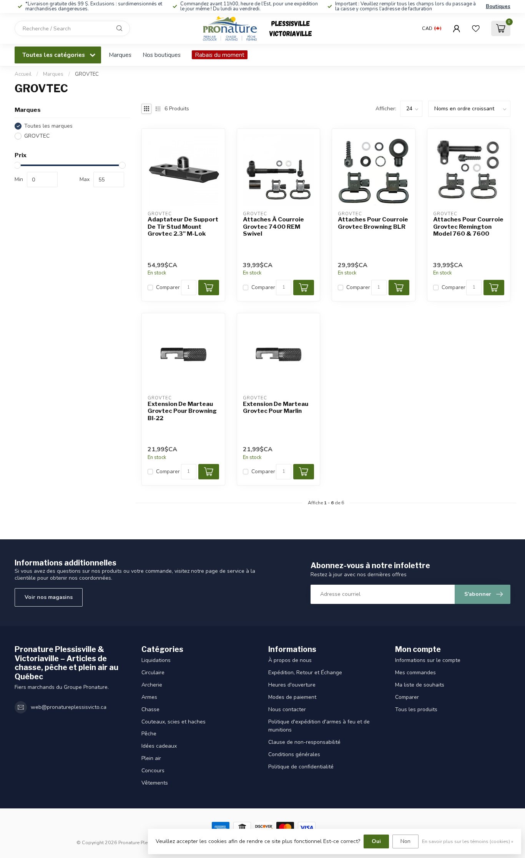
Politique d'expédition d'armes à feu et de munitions (319, 726)
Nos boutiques (162, 55)
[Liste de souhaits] (476, 28)
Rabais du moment (219, 55)
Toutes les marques (48, 126)
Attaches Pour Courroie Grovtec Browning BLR (373, 223)
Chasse (150, 709)
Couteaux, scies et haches (173, 721)
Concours (152, 770)
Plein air (151, 758)
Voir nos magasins (49, 597)
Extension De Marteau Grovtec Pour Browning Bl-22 (182, 411)
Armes (149, 697)
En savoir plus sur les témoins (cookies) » (467, 841)
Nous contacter (287, 709)
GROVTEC (87, 74)
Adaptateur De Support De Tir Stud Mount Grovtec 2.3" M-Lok (183, 226)
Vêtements (154, 782)
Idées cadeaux (159, 746)
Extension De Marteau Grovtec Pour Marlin (275, 407)
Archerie (151, 684)
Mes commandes (415, 672)
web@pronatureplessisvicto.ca (68, 707)
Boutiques (498, 6)
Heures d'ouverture (292, 684)
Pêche (148, 733)
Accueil (23, 74)
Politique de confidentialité (301, 766)
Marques (120, 55)
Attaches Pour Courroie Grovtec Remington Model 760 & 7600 (468, 226)
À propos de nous (290, 660)
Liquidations (156, 660)
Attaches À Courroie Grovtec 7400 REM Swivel (273, 226)
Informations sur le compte (427, 660)
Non (405, 841)
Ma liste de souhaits (419, 684)
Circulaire (152, 672)
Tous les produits (416, 709)
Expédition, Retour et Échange (305, 672)
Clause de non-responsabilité (304, 742)
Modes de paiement (292, 697)
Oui (376, 841)
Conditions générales (294, 754)
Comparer (168, 287)
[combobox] (72, 28)
